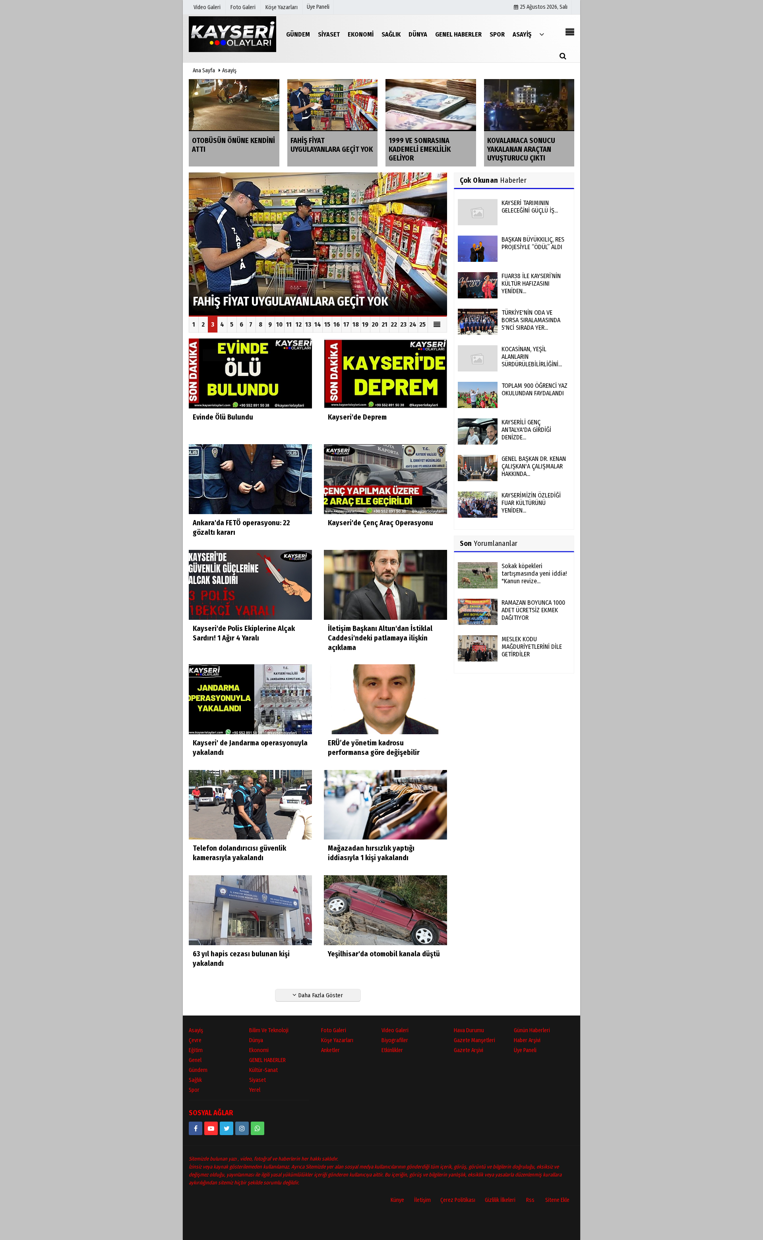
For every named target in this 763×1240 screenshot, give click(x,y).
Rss (530, 1200)
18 (355, 324)
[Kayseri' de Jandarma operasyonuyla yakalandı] (250, 698)
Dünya (256, 1040)
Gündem (198, 1070)
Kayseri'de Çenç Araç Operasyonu (380, 522)
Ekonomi (259, 1050)
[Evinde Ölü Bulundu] (250, 373)
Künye (397, 1200)
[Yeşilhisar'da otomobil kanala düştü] (385, 910)
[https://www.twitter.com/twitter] (226, 1128)
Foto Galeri (333, 1030)
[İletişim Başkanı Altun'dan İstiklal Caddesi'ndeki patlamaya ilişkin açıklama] (385, 584)
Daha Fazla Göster (319, 995)
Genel (195, 1060)
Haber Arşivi (527, 1040)
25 (422, 324)
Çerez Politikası (457, 1200)
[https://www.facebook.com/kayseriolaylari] (195, 1128)
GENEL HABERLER (267, 1060)
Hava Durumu (469, 1030)
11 (289, 324)
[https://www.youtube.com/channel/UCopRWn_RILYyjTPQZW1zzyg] (211, 1128)
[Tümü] (541, 33)
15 (327, 324)
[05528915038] (257, 1128)
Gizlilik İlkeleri (500, 1200)
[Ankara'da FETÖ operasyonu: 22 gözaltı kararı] (250, 479)
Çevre (195, 1040)
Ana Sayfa (204, 70)
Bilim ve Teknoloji (269, 1030)
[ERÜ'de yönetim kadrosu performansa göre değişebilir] (385, 698)
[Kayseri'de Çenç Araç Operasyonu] (385, 479)
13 (308, 324)
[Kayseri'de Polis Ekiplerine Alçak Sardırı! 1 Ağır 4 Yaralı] (250, 584)
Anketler (330, 1050)
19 (365, 324)
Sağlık (195, 1080)
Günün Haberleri (532, 1030)
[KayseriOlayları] (232, 34)
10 (279, 324)
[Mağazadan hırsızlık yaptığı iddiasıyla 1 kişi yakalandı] (385, 804)
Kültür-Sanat (263, 1070)
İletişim (422, 1200)
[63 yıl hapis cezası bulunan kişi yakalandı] (250, 910)
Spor (194, 1090)
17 (346, 324)
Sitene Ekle (557, 1200)
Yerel (254, 1090)
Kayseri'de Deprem (357, 417)
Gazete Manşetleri (474, 1040)
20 (375, 324)
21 (384, 324)
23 (403, 324)
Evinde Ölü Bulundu (223, 417)
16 (336, 324)
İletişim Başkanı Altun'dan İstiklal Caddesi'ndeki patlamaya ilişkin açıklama (380, 638)
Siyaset (257, 1080)
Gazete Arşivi (468, 1050)
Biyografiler (395, 1040)
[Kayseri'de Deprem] (385, 373)
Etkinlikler (392, 1050)
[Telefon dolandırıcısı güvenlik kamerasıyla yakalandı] (250, 804)
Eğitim (196, 1050)
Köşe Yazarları (337, 1040)
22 (394, 324)
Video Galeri (395, 1030)
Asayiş (229, 70)
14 (317, 324)
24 (412, 324)
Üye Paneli (318, 7)
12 (299, 324)
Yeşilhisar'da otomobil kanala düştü (384, 954)
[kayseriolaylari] (242, 1128)
